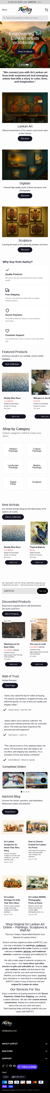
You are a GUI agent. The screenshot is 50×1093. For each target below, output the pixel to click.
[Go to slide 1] (21, 791)
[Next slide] (43, 780)
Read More (10, 812)
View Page (10, 685)
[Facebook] (10, 1066)
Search (4, 1072)
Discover (25, 138)
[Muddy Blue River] (15, 382)
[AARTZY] (25, 10)
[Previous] (19, 64)
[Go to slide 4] (28, 791)
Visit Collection (12, 364)
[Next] (30, 64)
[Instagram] (7, 1066)
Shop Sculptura (25, 51)
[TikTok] (3, 1066)
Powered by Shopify (8, 1090)
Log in (6, 1077)
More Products (12, 614)
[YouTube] (14, 1066)
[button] (15, 416)
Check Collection (13, 517)
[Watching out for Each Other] (13, 630)
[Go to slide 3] (26, 791)
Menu (4, 10)
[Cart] (45, 9)
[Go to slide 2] (24, 791)
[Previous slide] (6, 780)
